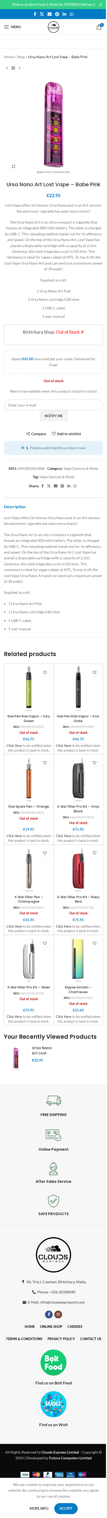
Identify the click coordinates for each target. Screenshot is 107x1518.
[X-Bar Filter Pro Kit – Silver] (28, 959)
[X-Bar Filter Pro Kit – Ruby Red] (78, 869)
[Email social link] (49, 14)
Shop (21, 57)
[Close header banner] (100, 4)
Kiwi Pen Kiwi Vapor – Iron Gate (78, 718)
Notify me (54, 416)
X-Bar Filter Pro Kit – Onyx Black (78, 808)
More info (39, 1508)
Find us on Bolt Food (53, 1382)
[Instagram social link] (58, 1314)
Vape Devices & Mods (81, 468)
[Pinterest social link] (57, 14)
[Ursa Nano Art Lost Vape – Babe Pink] (16, 1058)
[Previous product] (7, 68)
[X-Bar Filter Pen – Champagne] (28, 869)
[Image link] (53, 1253)
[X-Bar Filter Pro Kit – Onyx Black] (78, 778)
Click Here (14, 746)
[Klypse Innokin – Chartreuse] (78, 959)
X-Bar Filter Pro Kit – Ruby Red (78, 899)
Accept (65, 1508)
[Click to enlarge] (13, 166)
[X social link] (42, 14)
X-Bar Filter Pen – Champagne (29, 899)
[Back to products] (13, 68)
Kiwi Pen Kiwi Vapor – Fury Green (29, 718)
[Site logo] (53, 26)
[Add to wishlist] (45, 672)
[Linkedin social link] (64, 14)
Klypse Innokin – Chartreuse (78, 989)
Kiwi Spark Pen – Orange (29, 806)
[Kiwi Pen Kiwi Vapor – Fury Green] (28, 688)
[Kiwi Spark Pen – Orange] (28, 778)
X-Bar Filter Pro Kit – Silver (28, 987)
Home (9, 57)
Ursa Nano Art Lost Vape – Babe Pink (42, 1055)
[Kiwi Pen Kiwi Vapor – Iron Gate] (78, 688)
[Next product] (19, 68)
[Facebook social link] (35, 14)
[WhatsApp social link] (71, 14)
